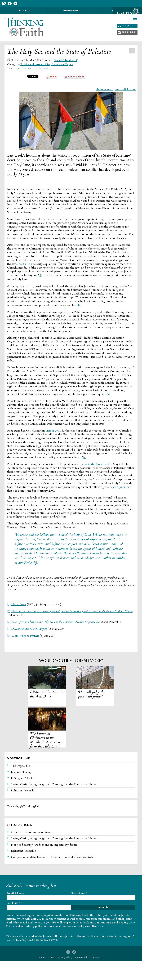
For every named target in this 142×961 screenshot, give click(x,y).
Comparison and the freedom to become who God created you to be (52, 857)
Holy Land (42, 68)
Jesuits (127, 13)
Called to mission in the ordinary (31, 832)
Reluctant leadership (23, 790)
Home (41, 957)
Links (51, 957)
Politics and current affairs (35, 64)
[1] (40, 275)
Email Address (16, 893)
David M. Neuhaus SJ (66, 60)
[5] (36, 562)
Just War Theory (21, 772)
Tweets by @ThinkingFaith (24, 806)
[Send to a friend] (74, 78)
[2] (80, 305)
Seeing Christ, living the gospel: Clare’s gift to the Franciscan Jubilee (53, 784)
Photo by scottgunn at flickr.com (116, 89)
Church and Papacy (62, 64)
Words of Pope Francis (25, 636)
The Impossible (20, 766)
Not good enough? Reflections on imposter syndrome (44, 845)
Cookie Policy (82, 957)
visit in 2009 (53, 431)
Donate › (127, 25)
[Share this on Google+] (51, 78)
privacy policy (34, 926)
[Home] (25, 27)
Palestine (28, 68)
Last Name (14, 903)
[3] (108, 394)
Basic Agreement (120, 487)
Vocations (24, 10)
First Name (79, 893)
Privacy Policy (64, 957)
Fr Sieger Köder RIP (23, 778)
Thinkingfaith (71, 10)
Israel (18, 68)
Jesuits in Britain (53, 936)
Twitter (15, 3)
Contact (97, 957)
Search (4, 3)
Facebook (9, 3)
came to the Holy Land (95, 464)
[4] (84, 457)
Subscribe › (129, 32)
